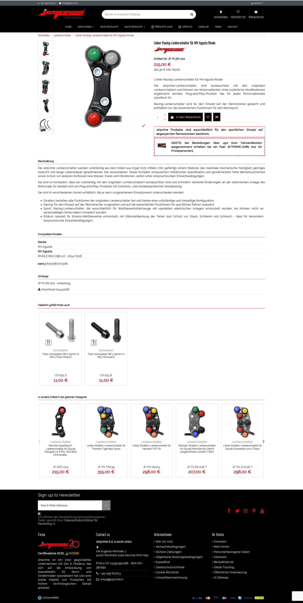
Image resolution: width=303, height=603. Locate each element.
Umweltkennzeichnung (171, 577)
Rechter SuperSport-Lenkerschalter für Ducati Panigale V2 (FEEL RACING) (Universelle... (61, 450)
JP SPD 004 (60, 467)
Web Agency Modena (74, 597)
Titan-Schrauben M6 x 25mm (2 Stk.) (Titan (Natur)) (60, 356)
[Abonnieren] (106, 505)
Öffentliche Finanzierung (230, 572)
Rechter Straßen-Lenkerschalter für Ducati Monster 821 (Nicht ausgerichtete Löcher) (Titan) (197, 448)
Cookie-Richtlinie (167, 572)
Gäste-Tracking (224, 567)
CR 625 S (61, 375)
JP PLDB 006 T (197, 467)
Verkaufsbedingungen (171, 546)
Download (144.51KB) (55, 289)
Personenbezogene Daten (232, 552)
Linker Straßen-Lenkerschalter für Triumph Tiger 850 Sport (106, 447)
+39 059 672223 (48, 3)
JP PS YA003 (151, 467)
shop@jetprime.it (70, 3)
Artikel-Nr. (160, 58)
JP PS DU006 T (242, 467)
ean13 (42, 263)
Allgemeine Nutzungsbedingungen (179, 557)
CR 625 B (106, 375)
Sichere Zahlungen (168, 552)
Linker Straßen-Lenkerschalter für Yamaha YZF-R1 (151, 447)
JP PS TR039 (106, 467)
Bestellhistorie (223, 562)
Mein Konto (221, 546)
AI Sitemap (221, 577)
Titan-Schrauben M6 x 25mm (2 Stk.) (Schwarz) (106, 356)
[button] (86, 27)
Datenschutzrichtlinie (170, 567)
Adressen (220, 557)
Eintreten (220, 541)
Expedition (163, 562)
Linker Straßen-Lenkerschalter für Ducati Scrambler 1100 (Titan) (242, 447)
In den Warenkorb (188, 117)
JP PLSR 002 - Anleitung (54, 283)
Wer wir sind (164, 541)
